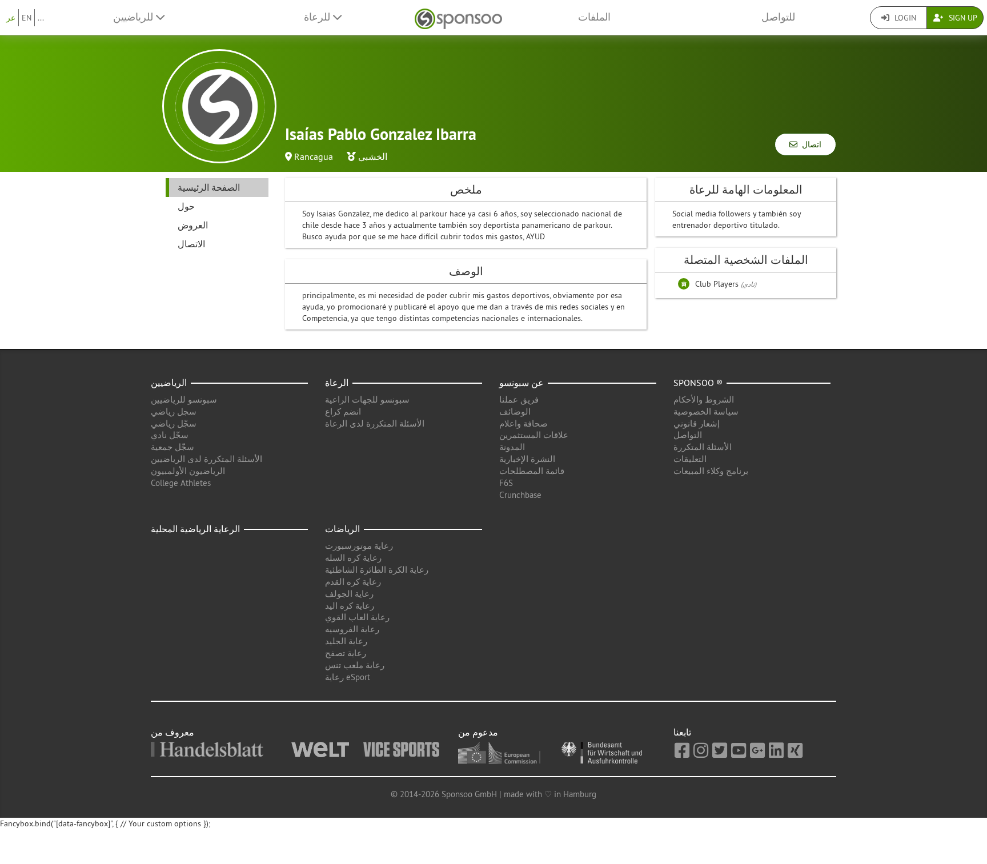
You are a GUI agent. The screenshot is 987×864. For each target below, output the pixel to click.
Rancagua (313, 156)
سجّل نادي (169, 434)
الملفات (594, 17)
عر (10, 18)
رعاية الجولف (349, 593)
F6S (506, 482)
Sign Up (961, 18)
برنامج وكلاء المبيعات (710, 470)
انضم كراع (343, 411)
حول (186, 206)
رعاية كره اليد (349, 605)
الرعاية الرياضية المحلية (195, 529)
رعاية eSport (347, 677)
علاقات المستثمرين (533, 434)
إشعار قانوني (696, 423)
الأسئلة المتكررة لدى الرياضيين (206, 458)
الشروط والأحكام (703, 399)
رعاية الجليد (346, 641)
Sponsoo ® (698, 382)
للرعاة (318, 17)
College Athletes (181, 482)
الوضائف (515, 411)
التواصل (687, 434)
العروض (193, 225)
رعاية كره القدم (353, 581)
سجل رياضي (173, 411)
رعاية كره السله (353, 557)
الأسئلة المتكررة (702, 446)
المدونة (512, 446)
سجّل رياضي (173, 423)
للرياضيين (134, 17)
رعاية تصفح (345, 653)
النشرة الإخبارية (527, 458)
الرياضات (342, 529)
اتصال (809, 144)
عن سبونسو (521, 382)
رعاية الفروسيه (352, 629)
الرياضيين (169, 382)
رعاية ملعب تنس (354, 665)
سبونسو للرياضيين (184, 399)
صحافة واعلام (523, 423)
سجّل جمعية (172, 446)
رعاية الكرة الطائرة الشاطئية (376, 569)
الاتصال (191, 244)
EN (26, 18)
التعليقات (690, 458)
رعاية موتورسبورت (359, 545)
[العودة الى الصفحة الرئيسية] (458, 17)
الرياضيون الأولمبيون (188, 470)
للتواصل (778, 17)
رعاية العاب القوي (357, 617)
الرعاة (336, 382)
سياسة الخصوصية (706, 411)
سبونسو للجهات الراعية (367, 399)
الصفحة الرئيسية (209, 187)
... (41, 18)
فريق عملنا (519, 399)
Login (904, 18)
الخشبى (372, 156)
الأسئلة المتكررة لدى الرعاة (374, 423)
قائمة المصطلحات (531, 470)
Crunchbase (520, 494)
